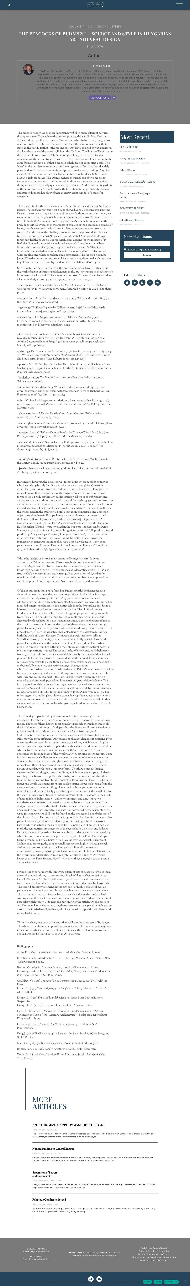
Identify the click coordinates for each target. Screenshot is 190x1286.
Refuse (158, 1282)
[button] (9, 5)
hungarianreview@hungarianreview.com (98, 1255)
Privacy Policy (36, 1256)
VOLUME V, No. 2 (80, 26)
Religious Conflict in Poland (49, 1200)
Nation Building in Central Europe (53, 1149)
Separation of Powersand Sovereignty (44, 1174)
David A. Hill (102, 66)
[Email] (114, 97)
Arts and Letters (108, 26)
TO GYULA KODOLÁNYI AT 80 (138, 182)
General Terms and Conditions (36, 1259)
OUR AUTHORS (129, 147)
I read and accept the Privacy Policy (143, 249)
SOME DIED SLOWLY (132, 208)
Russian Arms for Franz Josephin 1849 (135, 195)
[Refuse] (185, 1281)
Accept (147, 1282)
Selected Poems (127, 170)
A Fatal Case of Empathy (132, 220)
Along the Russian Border (132, 159)
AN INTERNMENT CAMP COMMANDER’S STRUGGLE (68, 1125)
